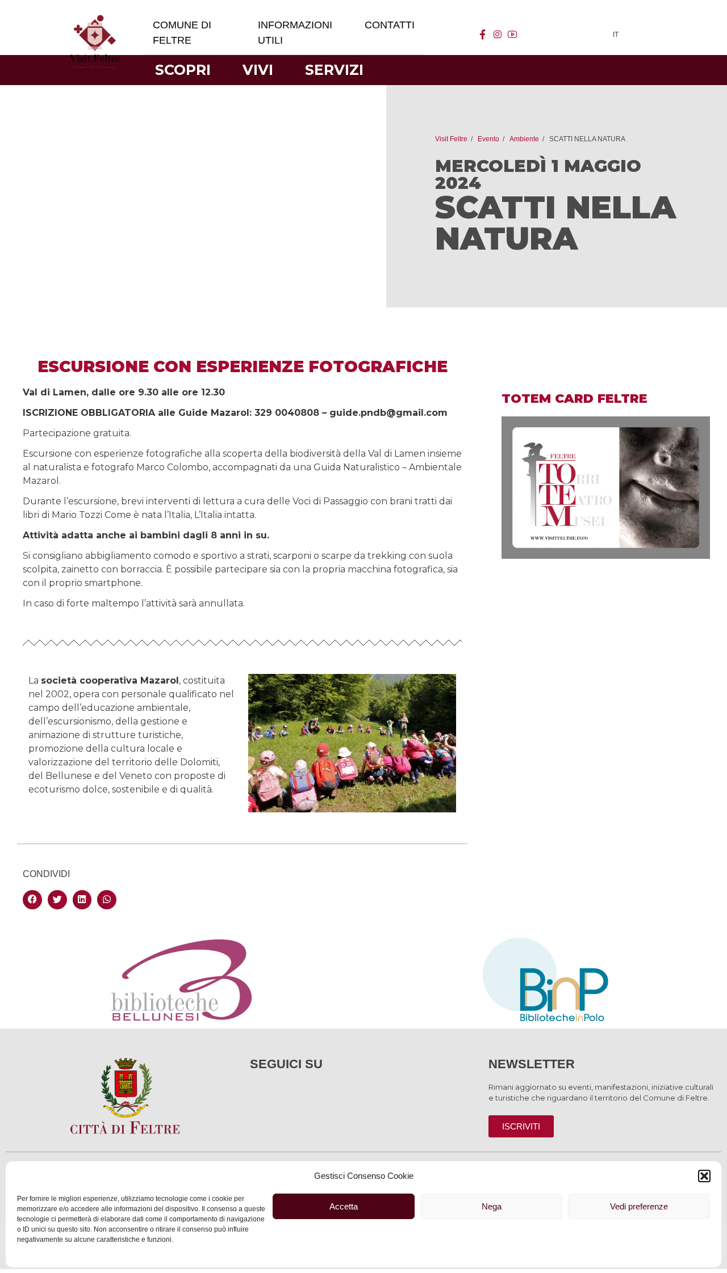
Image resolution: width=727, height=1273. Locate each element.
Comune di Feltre (182, 32)
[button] (704, 1176)
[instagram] (497, 34)
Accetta (343, 1206)
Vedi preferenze (639, 1206)
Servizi (334, 69)
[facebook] (482, 34)
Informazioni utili (295, 32)
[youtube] (512, 34)
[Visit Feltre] (94, 148)
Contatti (390, 25)
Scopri (183, 69)
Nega (492, 1206)
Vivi (258, 69)
